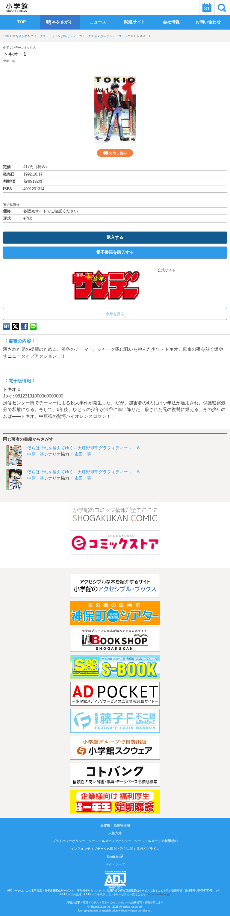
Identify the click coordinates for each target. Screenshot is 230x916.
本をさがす (20, 36)
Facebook (24, 326)
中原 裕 (9, 61)
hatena (6, 326)
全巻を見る (115, 314)
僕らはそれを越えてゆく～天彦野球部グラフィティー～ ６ (83, 447)
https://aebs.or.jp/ (159, 894)
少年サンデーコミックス (116, 36)
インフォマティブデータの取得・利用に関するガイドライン (115, 848)
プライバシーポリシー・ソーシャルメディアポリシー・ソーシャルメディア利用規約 (115, 841)
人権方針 (115, 833)
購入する (115, 237)
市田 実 (83, 454)
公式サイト (166, 270)
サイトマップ (115, 864)
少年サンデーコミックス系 (79, 36)
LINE (33, 326)
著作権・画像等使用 (115, 825)
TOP (6, 36)
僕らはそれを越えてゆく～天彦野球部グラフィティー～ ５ (83, 471)
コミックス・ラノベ (44, 36)
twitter (15, 326)
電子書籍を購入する (115, 252)
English (113, 856)
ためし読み (115, 153)
